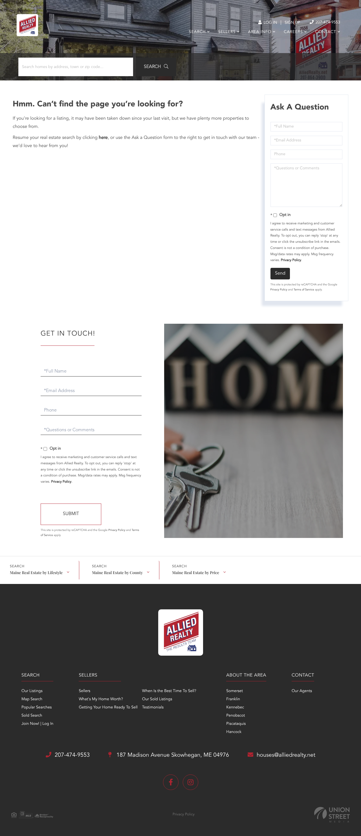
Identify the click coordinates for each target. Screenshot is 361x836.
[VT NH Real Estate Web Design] (332, 814)
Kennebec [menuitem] (235, 708)
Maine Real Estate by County (117, 572)
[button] (156, 67)
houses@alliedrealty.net (286, 755)
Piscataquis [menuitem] (236, 724)
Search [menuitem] (197, 32)
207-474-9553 (327, 23)
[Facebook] (171, 782)
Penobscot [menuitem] (235, 716)
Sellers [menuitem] (226, 32)
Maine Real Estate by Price (195, 572)
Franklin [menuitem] (233, 699)
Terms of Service (304, 289)
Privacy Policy (291, 260)
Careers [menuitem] (293, 32)
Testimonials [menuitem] (153, 708)
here (103, 137)
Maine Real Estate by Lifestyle (36, 572)
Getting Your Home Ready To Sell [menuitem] (108, 708)
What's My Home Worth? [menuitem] (101, 699)
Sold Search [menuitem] (31, 716)
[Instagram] (190, 782)
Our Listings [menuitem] (32, 691)
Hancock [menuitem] (233, 732)
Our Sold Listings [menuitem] (157, 699)
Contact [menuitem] (325, 32)
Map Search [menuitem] (31, 699)
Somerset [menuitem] (234, 691)
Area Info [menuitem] (259, 32)
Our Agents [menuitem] (302, 691)
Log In (270, 23)
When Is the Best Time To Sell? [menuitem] (169, 691)
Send (280, 273)
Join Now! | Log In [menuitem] (37, 724)
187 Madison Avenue (172, 755)
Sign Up (292, 23)
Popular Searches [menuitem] (36, 708)
